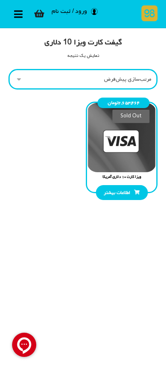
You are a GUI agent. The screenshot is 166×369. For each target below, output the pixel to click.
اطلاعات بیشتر (117, 192)
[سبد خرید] (39, 14)
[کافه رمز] (148, 13)
